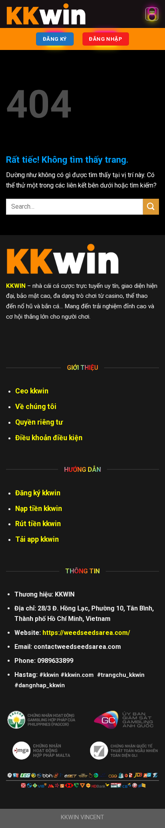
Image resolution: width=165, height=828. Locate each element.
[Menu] (151, 14)
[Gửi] (151, 206)
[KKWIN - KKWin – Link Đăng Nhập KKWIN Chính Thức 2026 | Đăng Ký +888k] (46, 14)
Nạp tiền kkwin (38, 509)
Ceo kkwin (31, 391)
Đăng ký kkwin (37, 493)
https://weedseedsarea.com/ (86, 632)
